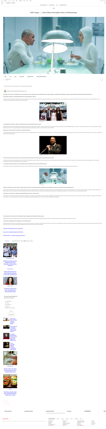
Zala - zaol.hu (93, 424)
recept (10, 389)
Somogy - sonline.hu (79, 424)
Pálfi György (22, 76)
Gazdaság (62, 418)
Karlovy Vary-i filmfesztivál (41, 76)
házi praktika (10, 366)
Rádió (81, 418)
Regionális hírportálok (52, 418)
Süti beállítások (87, 411)
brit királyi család (10, 258)
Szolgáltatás (76, 418)
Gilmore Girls (10, 285)
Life (8, 0)
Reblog (27, 0)
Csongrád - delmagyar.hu (50, 425)
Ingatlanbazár (20, 0)
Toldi (15, 76)
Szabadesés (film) (30, 76)
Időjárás (13, 2)
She (11, 0)
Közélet (58, 418)
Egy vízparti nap (7, 306)
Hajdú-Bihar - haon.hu (65, 424)
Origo (1, 0)
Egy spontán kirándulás (8, 301)
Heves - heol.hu (64, 425)
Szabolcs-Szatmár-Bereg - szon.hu (80, 425)
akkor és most (10, 268)
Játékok (30, 0)
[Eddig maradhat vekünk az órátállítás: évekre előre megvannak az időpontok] (6, 319)
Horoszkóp (8, 2)
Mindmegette (5, 0)
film (10, 76)
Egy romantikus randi (8, 304)
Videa (13, 0)
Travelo (16, 0)
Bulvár (71, 418)
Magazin (67, 418)
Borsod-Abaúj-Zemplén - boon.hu (51, 424)
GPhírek (24, 0)
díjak (54, 8)
